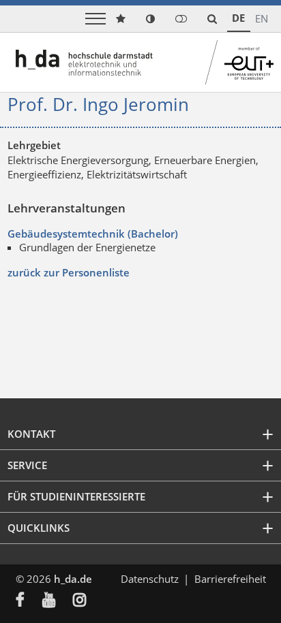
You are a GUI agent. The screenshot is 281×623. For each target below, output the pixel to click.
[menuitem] (29, 601)
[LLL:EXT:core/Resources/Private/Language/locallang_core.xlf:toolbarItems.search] (212, 18)
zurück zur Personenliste (69, 272)
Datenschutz (150, 579)
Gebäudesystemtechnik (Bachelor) (93, 233)
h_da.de (73, 579)
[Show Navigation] (95, 18)
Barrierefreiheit (230, 579)
